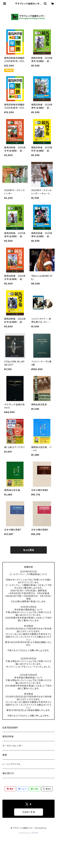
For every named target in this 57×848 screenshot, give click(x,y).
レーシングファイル (11, 764)
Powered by (25, 833)
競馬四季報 (8, 736)
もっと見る (28, 549)
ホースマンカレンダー (12, 745)
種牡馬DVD (8, 773)
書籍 (4, 755)
